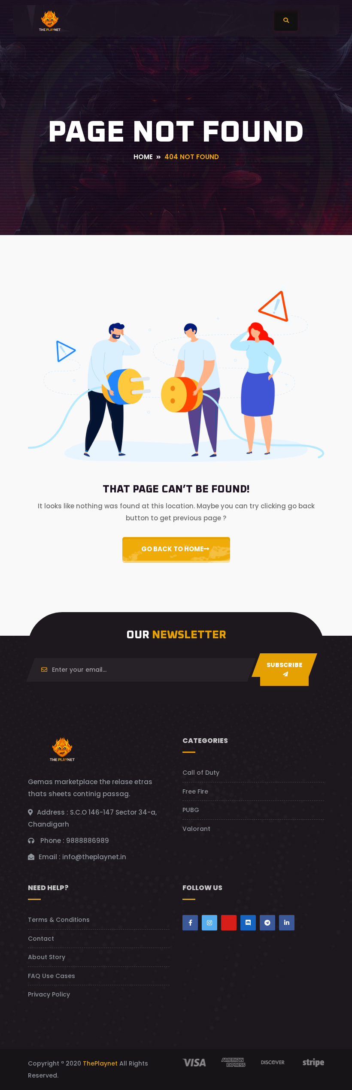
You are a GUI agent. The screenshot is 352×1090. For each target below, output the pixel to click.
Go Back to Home (172, 548)
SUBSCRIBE (284, 665)
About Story (46, 957)
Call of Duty (200, 772)
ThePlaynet (100, 1063)
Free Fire (195, 791)
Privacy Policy (49, 994)
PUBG (190, 810)
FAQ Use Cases (51, 976)
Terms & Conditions (59, 919)
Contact (41, 938)
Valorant (196, 828)
